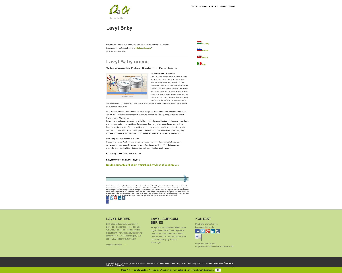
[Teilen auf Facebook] (107, 202)
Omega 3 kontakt (227, 6)
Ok (218, 270)
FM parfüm (119, 265)
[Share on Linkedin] (119, 198)
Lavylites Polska (162, 263)
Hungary (205, 43)
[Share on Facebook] (107, 198)
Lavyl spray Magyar (195, 263)
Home (194, 6)
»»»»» (125, 244)
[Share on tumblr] (123, 198)
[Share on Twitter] (111, 198)
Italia (204, 64)
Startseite (113, 18)
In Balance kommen (143, 48)
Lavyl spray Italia (178, 263)
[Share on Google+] (115, 198)
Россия (205, 50)
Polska (205, 57)
